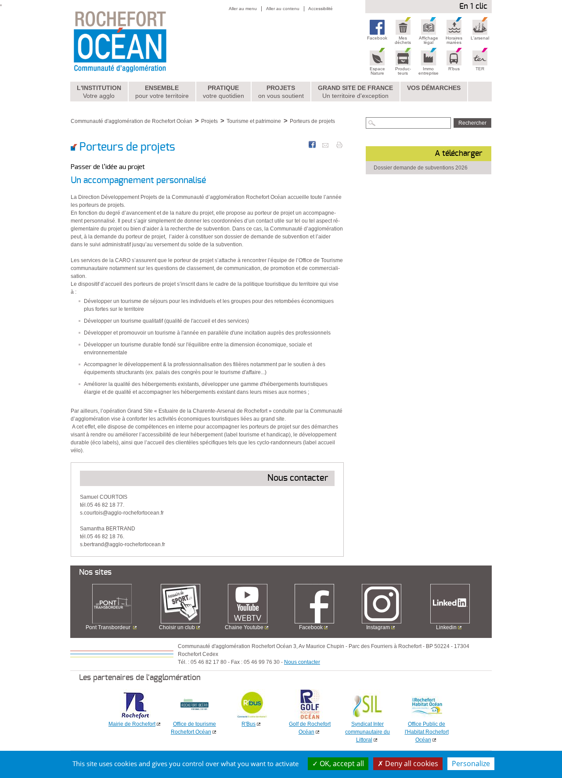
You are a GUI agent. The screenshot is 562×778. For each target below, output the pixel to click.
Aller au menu (243, 8)
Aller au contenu (282, 8)
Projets (281, 91)
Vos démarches (434, 87)
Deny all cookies (410, 763)
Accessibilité (320, 8)
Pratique (223, 91)
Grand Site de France (355, 91)
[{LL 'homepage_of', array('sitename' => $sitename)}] (139, 41)
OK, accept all (341, 763)
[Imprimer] (339, 144)
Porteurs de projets (312, 121)
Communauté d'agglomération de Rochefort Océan (131, 121)
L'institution (99, 91)
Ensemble (162, 91)
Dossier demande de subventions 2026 (421, 168)
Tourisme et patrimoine (254, 121)
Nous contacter (302, 662)
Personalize (471, 763)
